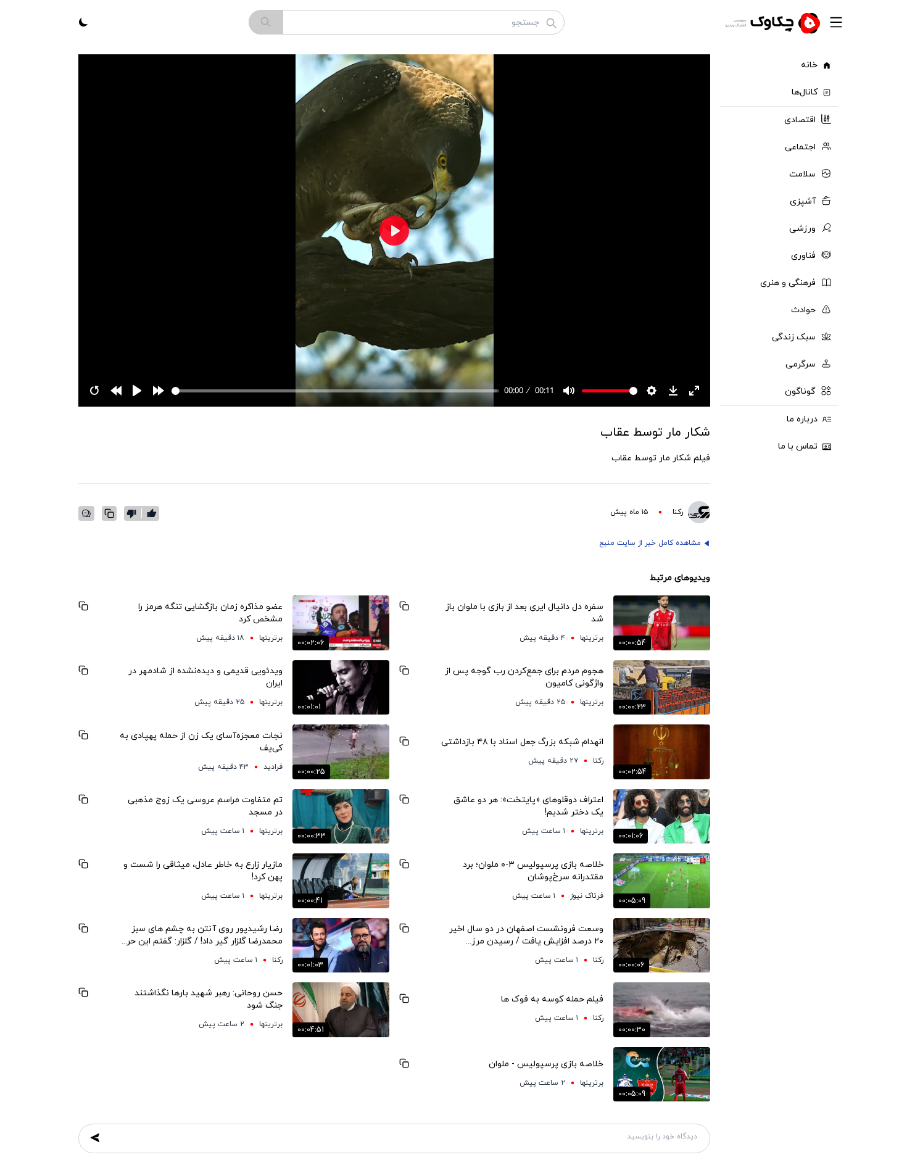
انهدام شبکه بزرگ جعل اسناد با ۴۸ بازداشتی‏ (522, 742)
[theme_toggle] (83, 22)
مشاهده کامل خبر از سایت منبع (650, 543)
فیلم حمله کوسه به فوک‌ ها (552, 999)
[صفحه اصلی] (774, 22)
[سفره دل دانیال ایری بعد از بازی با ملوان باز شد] (661, 622)
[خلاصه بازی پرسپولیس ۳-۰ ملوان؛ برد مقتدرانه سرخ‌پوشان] (661, 880)
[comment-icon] (86, 513)
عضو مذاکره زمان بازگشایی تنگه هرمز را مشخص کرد (210, 613)
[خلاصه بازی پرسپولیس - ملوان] (661, 1074)
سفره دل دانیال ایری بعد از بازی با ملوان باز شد (524, 613)
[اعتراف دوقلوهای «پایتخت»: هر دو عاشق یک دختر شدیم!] (661, 816)
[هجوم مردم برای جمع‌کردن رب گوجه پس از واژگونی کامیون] (661, 687)
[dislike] (134, 513)
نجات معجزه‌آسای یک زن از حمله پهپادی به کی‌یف (201, 742)
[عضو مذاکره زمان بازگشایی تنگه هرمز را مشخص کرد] (340, 622)
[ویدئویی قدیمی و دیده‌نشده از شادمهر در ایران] (340, 687)
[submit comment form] (95, 1137)
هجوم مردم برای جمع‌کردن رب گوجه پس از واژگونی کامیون (524, 677)
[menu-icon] (836, 22)
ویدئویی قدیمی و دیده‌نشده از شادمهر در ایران (205, 677)
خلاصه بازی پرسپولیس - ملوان (546, 1064)
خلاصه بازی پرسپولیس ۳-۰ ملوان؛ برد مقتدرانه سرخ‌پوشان (533, 871)
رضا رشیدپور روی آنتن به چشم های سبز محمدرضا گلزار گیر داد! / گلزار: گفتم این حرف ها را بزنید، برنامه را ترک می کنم (200, 935)
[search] (266, 22)
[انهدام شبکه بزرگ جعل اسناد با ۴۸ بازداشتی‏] (661, 751)
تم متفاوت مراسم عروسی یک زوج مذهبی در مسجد (205, 806)
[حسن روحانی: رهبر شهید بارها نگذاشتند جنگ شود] (340, 1009)
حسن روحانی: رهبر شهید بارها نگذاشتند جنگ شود (209, 999)
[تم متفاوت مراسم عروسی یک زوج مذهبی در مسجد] (340, 816)
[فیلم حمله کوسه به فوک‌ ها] (661, 1009)
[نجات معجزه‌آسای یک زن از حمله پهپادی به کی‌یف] (340, 751)
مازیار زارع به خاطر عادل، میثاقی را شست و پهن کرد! (203, 871)
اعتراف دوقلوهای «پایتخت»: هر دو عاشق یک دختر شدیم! (528, 806)
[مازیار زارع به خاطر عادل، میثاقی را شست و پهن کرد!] (340, 880)
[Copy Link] (109, 513)
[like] (152, 513)
